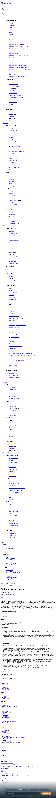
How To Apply (6, 684)
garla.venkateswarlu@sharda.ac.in (8, 594)
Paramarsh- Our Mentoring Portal (13, 572)
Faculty (10, 304)
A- (3, 8)
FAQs (10, 169)
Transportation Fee (13, 141)
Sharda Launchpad (13, 365)
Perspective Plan (12, 299)
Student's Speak (12, 499)
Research (5, 541)
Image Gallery (12, 118)
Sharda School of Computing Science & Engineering (20, 42)
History (10, 306)
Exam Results (12, 81)
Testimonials (11, 111)
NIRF (4, 704)
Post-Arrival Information (14, 485)
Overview (11, 128)
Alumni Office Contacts (14, 408)
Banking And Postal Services (15, 256)
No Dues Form (9, 564)
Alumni (5, 732)
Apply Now (11, 539)
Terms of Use (26, 775)
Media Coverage (12, 396)
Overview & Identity (13, 292)
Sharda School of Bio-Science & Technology (18, 46)
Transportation (12, 238)
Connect (5, 382)
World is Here (12, 537)
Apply (4, 544)
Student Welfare (12, 252)
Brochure (11, 420)
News (10, 394)
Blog (4, 735)
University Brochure (13, 104)
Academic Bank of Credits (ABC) (16, 97)
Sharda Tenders (12, 320)
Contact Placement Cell (14, 223)
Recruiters (5, 716)
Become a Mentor (12, 410)
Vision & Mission (12, 297)
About (4, 283)
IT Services (11, 254)
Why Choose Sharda (13, 458)
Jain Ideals (11, 290)
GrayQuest (3, 13)
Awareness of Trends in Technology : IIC (18, 360)
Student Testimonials (13, 375)
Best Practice (11, 341)
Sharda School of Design (14, 48)
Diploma (10, 29)
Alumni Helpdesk (12, 415)
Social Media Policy (7, 741)
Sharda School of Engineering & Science (17, 44)
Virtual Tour (3, 771)
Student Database (12, 413)
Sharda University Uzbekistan (9, 721)
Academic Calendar (13, 88)
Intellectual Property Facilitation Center (17, 325)
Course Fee (5, 685)
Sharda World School (7, 719)
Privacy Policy (20, 775)
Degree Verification (13, 93)
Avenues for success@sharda (15, 165)
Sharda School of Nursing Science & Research (19, 69)
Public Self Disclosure (13, 332)
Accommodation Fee (13, 462)
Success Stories (12, 373)
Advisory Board (12, 311)
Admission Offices (13, 535)
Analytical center (12, 348)
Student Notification (13, 481)
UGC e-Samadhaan (7, 736)
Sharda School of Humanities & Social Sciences (19, 55)
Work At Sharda (6, 730)
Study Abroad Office (13, 204)
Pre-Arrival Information (14, 483)
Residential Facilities (13, 240)
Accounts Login (9, 575)
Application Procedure (13, 195)
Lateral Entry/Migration (14, 167)
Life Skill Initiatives (13, 358)
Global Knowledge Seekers (15, 200)
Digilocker (8, 557)
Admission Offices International (10, 706)
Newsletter (11, 202)
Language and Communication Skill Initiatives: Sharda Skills (22, 353)
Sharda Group (12, 288)
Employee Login (9, 570)
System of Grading (13, 90)
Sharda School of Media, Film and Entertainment (19, 51)
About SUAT (12, 174)
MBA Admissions (9, 548)
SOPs (10, 427)
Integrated (11, 32)
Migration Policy (12, 425)
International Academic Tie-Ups (15, 198)
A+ (4, 7)
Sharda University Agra (8, 722)
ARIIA (4, 740)
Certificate (11, 34)
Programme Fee (12, 137)
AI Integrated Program (13, 322)
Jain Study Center (12, 261)
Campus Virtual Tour (13, 130)
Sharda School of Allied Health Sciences (17, 65)
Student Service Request (14, 120)
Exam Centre (11, 181)
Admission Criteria (13, 132)
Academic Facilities (13, 233)
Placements (5, 715)
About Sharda (6, 718)
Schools (10, 244)
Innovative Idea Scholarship (15, 146)
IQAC (4, 542)
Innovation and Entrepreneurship (16, 367)
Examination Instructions (14, 492)
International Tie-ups (13, 511)
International (6, 452)
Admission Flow (12, 135)
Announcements (12, 391)
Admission (5, 683)
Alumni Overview (13, 406)
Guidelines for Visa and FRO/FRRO (17, 488)
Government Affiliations (14, 316)
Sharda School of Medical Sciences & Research (19, 67)
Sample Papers (12, 186)
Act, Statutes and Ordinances (15, 334)
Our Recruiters (12, 221)
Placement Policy (12, 219)
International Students (10, 547)
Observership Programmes (14, 525)
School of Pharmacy (13, 72)
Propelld (7, 13)
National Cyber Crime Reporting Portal (11, 738)
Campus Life (6, 225)
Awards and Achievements (14, 377)
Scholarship (11, 144)
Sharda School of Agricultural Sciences (17, 76)
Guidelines (11, 429)
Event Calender (9, 573)
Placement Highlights (13, 216)
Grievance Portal (9, 578)
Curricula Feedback (13, 102)
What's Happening (13, 114)
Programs (11, 193)
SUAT (4, 707)
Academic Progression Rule (15, 431)
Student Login (9, 559)
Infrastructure (11, 231)
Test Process (11, 179)
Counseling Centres (13, 158)
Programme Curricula (13, 99)
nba (9, 438)
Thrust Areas (11, 343)
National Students (9, 545)
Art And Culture (12, 259)
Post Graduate (12, 25)
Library (10, 242)
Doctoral (10, 27)
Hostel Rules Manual (13, 494)
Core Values (11, 295)
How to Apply (12, 156)
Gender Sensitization (13, 263)
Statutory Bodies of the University (16, 318)
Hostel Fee (11, 139)
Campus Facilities (12, 235)
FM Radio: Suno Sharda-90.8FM (16, 398)
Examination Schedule (13, 84)
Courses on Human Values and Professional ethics (14, 737)
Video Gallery (12, 271)
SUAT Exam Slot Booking (14, 177)
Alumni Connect (12, 404)
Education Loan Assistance (14, 153)
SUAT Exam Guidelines (14, 183)
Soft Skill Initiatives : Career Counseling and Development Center (23, 355)
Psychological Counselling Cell (15, 346)
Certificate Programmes (14, 523)
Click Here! (3, 2)
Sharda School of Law (13, 53)
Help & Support (12, 533)
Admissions (5, 123)
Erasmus (10, 527)
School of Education (13, 74)
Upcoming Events (13, 389)
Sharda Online (12, 57)
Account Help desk (7, 710)
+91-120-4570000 (4, 768)
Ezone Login (9, 571)
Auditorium (11, 250)
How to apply (12, 464)
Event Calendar (12, 280)
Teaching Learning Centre (14, 379)
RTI (9, 339)
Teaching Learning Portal (11, 577)
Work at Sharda (12, 313)
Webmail (8, 562)
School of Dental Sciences (14, 63)
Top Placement (12, 214)
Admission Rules (12, 467)
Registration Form (13, 422)
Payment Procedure (13, 160)
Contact (7, 581)
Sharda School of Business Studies (16, 39)
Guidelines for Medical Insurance (16, 490)
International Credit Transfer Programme (12, 742)
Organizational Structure (14, 337)
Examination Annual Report (15, 86)
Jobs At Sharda (9, 579)
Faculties (5, 729)
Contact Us (11, 116)
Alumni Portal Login (10, 558)
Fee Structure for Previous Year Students (17, 151)
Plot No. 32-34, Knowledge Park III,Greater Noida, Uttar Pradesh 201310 (17, 766)
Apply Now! (3, 4)
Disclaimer (14, 775)
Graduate (11, 23)
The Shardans (12, 436)
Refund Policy (12, 162)
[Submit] (14, 764)
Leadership (11, 301)
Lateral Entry (6, 689)
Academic (5, 17)
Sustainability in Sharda (14, 327)
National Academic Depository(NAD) (17, 95)
